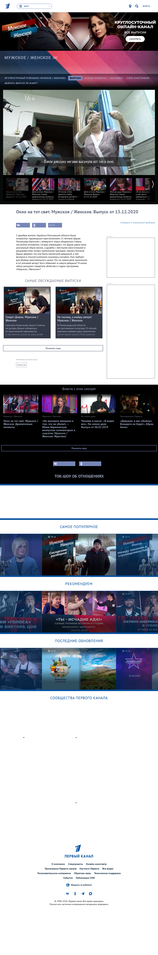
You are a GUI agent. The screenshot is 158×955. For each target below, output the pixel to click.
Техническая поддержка (107, 873)
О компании (58, 863)
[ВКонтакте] (23, 225)
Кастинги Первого (89, 868)
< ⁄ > (52, 225)
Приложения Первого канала (61, 868)
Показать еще (53, 348)
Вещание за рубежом (81, 884)
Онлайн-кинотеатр (96, 863)
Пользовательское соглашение (54, 873)
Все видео (107, 868)
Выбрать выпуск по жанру (21, 83)
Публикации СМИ (85, 877)
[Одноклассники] (39, 225)
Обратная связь (82, 873)
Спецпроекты (75, 863)
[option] (17, 186)
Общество (21, 365)
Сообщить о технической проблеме (137, 222)
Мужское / (27, 57)
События (68, 877)
